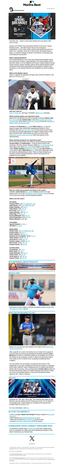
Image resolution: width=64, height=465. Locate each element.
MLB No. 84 (30, 205)
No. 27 (25, 256)
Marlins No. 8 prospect (32, 148)
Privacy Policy (19, 451)
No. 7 (43, 126)
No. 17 (26, 212)
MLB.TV (11, 113)
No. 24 (28, 192)
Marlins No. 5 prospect (34, 121)
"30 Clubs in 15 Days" (16, 309)
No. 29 (28, 217)
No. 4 (24, 224)
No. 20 (25, 243)
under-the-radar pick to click (30, 418)
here (27, 408)
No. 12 (33, 236)
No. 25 (25, 244)
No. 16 (25, 239)
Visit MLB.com (12, 448)
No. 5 (23, 232)
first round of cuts (29, 419)
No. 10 (25, 234)
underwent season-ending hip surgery (21, 135)
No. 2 (23, 231)
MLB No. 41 (31, 204)
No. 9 (20, 226)
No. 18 (27, 241)
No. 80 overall (14, 120)
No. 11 (25, 253)
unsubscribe (40, 459)
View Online (32, 443)
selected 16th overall (28, 130)
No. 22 (23, 214)
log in (45, 459)
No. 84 (27, 147)
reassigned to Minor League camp (35, 193)
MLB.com (18, 113)
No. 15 (26, 237)
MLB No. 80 (29, 231)
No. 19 (23, 254)
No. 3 (23, 205)
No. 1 (24, 204)
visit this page (32, 428)
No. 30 (24, 258)
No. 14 (23, 210)
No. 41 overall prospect (45, 145)
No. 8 (25, 207)
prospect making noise (24, 421)
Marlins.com (39, 113)
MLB (25, 455)
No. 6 (27, 126)
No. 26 (27, 215)
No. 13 (33, 150)
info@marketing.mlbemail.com (19, 457)
